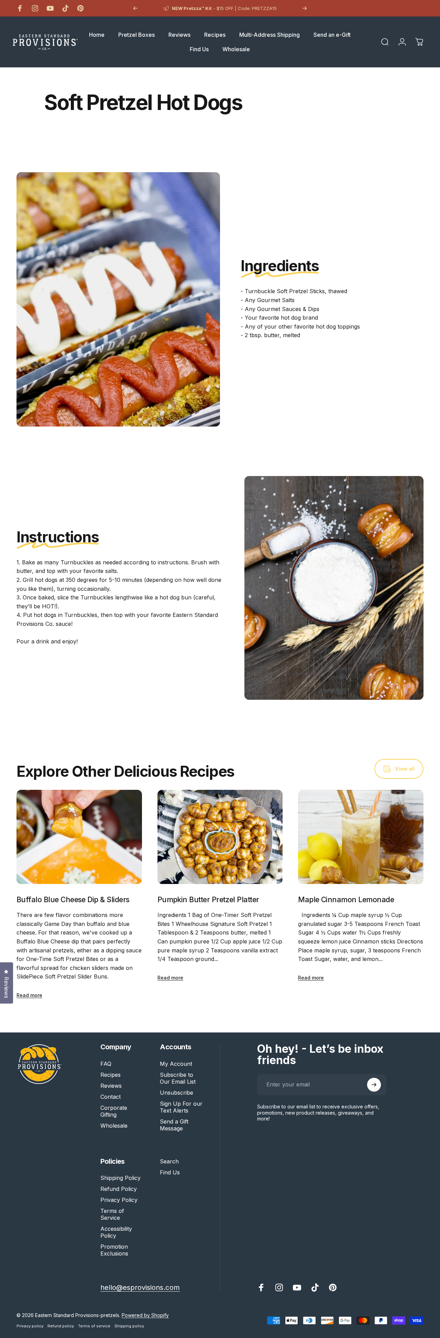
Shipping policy (129, 1326)
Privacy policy (29, 1326)
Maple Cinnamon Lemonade (346, 899)
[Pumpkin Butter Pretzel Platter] (220, 837)
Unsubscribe (176, 1092)
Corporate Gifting (113, 1111)
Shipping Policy (120, 1177)
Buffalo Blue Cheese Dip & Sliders (72, 899)
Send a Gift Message (174, 1125)
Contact (110, 1096)
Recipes (110, 1074)
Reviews (111, 1085)
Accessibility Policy (116, 1232)
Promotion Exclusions (114, 1250)
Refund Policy (118, 1188)
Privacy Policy (119, 1199)
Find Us (170, 1172)
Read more (29, 995)
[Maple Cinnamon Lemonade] (361, 837)
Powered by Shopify (145, 1315)
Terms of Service (112, 1214)
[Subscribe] (374, 1085)
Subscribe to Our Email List (178, 1078)
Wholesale (114, 1125)
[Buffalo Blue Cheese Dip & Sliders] (79, 837)
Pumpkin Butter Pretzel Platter (208, 899)
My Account (176, 1063)
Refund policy (60, 1326)
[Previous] (135, 8)
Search (169, 1161)
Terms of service (94, 1326)
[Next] (304, 8)
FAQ (105, 1063)
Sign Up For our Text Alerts (181, 1107)
